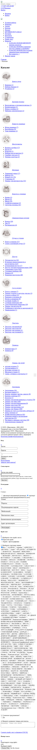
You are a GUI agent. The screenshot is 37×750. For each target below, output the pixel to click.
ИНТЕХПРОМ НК (21, 648)
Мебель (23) (9, 175)
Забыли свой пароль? (8, 462)
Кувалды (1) (9, 151)
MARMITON (23, 580)
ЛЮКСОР (25, 667)
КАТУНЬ (24, 654)
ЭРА (27, 708)
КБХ (12, 656)
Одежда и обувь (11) (12, 295)
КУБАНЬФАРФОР (14, 663)
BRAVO (26, 556)
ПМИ (19, 683)
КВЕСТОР (27, 656)
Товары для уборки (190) (13, 409)
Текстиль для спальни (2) (14, 330)
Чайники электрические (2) (14, 111)
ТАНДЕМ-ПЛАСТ (26, 695)
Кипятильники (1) (11, 107)
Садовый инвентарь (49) (13, 302)
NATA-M (13, 586)
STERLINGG (26, 597)
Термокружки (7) (11, 349)
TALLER (9, 601)
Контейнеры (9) (10, 129)
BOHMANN (30, 553)
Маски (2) (8, 199)
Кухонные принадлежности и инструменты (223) (15, 263)
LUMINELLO (26, 578)
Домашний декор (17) (12, 173)
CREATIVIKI (27, 558)
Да (4, 717)
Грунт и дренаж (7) (11, 291)
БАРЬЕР (23, 617)
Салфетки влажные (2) (13, 203)
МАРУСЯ (14, 671)
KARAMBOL (18, 572)
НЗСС (28, 677)
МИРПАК (23, 673)
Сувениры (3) (9, 179)
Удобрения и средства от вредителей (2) (19, 308)
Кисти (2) (8, 149)
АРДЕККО (13, 615)
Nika (20, 586)
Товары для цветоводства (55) (15, 181)
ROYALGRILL (29, 595)
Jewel (29, 570)
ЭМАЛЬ (21, 708)
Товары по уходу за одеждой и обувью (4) (19, 411)
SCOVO (16, 597)
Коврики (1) (9, 85)
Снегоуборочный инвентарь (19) (16, 304)
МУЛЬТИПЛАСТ (19, 675)
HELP (15, 568)
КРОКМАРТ (31, 660)
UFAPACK (18, 603)
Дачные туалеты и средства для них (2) (18, 293)
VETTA (9, 605)
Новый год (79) (10, 177)
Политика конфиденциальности (12, 436)
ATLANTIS (21, 549)
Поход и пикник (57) (12, 242)
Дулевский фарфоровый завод (22, 642)
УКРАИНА (7, 702)
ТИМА (29, 698)
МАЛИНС (28, 669)
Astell (12, 549)
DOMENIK (21, 560)
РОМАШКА (7, 691)
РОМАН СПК (30, 689)
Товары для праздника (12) (14, 407)
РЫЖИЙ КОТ (16, 693)
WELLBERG (23, 607)
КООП (28, 658)
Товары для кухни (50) (13, 405)
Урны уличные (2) (11, 412)
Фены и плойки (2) (11, 109)
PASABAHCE (13, 588)
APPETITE (28, 547)
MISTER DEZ (16, 584)
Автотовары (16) (11, 390)
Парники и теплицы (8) (13, 297)
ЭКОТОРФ (15, 706)
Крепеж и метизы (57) (12, 396)
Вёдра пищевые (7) (11, 127)
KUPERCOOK (17, 574)
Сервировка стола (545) (13, 269)
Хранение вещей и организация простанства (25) (16, 417)
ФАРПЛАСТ (27, 702)
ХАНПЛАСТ (13, 704)
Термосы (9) (9, 350)
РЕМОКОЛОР (18, 689)
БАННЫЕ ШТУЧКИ (10, 617)
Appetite (19, 547)
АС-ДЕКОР (32, 615)
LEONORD (21, 576)
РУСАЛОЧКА (26, 691)
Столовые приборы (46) (13, 271)
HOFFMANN (24, 568)
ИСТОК (12, 652)
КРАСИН (21, 660)
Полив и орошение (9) (13, 299)
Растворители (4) (11, 225)
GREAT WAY (29, 566)
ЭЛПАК (24, 706)
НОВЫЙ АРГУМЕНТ (23, 679)
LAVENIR (27, 574)
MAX (18, 582)
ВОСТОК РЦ (15, 626)
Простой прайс (8, 539)
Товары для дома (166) (13, 401)
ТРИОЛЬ (19, 700)
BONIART (6, 556)
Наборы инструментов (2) (14, 153)
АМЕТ (18, 613)
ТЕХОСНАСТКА (19, 698)
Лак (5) (7, 223)
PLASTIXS (27, 591)
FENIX (18, 564)
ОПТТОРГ (12, 681)
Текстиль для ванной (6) (13, 326)
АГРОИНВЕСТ (22, 609)
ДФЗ (15, 644)
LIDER (29, 576)
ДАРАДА (23, 632)
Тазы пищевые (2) (11, 131)
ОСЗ (19, 681)
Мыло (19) (8, 201)
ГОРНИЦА (17, 628)
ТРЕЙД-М (10, 700)
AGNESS (11, 547)
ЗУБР (27, 646)
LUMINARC (14, 578)
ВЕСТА (26, 623)
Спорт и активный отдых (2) (15, 243)
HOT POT (15, 570)
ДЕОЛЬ (14, 634)
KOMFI (28, 572)
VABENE (27, 603)
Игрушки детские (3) (12, 370)
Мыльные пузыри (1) (12, 372)
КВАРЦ (19, 656)
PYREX (14, 593)
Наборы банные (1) (11, 87)
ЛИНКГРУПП (8, 665)
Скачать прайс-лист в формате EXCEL (14, 732)
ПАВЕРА (26, 681)
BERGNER (26, 551)
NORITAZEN (28, 586)
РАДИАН (26, 687)
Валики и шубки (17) (12, 147)
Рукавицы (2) (9, 89)
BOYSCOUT (16, 556)
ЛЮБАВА (15, 667)
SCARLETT (7, 597)
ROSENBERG (17, 595)
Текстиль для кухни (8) (13, 328)
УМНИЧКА (17, 702)
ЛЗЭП (26, 663)
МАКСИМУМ (17, 669)
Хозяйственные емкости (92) (15, 414)
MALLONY (12, 580)
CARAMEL (16, 558)
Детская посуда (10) (12, 260)
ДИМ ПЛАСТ (24, 634)
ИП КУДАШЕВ (16, 650)
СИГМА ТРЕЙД (29, 693)
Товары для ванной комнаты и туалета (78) (20, 400)
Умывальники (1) (11, 310)
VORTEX (13, 607)
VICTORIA (18, 605)
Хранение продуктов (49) (14, 275)
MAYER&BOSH (27, 582)
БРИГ (27, 621)
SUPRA (28, 599)
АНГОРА (26, 613)
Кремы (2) (8, 197)
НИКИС (11, 679)
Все (4, 547)
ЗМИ (16, 646)
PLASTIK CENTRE (14, 591)
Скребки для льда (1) (12, 155)
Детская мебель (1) (11, 368)
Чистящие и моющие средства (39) (17, 420)
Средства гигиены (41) (13, 205)
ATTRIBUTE (31, 549)
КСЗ (4, 663)
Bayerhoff (16, 551)
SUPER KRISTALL (17, 599)
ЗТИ (21, 646)
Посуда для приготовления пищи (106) (18, 267)
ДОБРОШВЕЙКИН (20, 638)
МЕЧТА (15, 673)
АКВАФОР (16, 611)
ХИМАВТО (24, 704)
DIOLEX (12, 560)
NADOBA (26, 584)
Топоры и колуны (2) (12, 157)
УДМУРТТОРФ (29, 700)
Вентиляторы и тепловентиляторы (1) (18, 105)
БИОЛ (31, 619)
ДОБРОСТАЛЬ (24, 636)
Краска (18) (9, 221)
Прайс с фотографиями (11, 542)
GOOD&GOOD (16, 566)
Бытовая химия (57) (12, 392)
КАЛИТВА (21, 652)
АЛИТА (24, 611)
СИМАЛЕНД (7, 695)
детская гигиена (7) (11, 366)
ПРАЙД (31, 685)
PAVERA (23, 588)
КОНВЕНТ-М (19, 658)
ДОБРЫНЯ (29, 640)
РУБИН (16, 691)
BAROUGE (7, 551)
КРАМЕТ (12, 660)
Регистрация (5, 460)
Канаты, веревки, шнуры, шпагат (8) (18, 394)
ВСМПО (25, 626)
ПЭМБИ (6, 687)
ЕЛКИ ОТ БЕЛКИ (25, 644)
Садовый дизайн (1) (12, 301)
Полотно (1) (9, 398)
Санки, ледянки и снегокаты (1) (16, 374)
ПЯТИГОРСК (16, 687)
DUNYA (31, 560)
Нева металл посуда (17, 677)
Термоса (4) (9, 273)
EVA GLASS (14, 562)
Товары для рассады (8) (13, 306)
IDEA (23, 570)
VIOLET (27, 605)
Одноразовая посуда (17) (13, 266)
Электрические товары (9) (14, 422)
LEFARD (11, 576)
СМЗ (16, 695)
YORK (12, 609)
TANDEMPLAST (21, 601)
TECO (31, 601)
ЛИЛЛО (33, 663)
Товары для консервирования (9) (16, 403)
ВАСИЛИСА (16, 623)
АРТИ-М (22, 615)
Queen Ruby (23, 593)
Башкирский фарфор (20, 619)
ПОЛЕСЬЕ (26, 683)
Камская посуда (13, 654)
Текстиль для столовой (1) (14, 332)
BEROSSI (20, 553)
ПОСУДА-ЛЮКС (20, 685)
